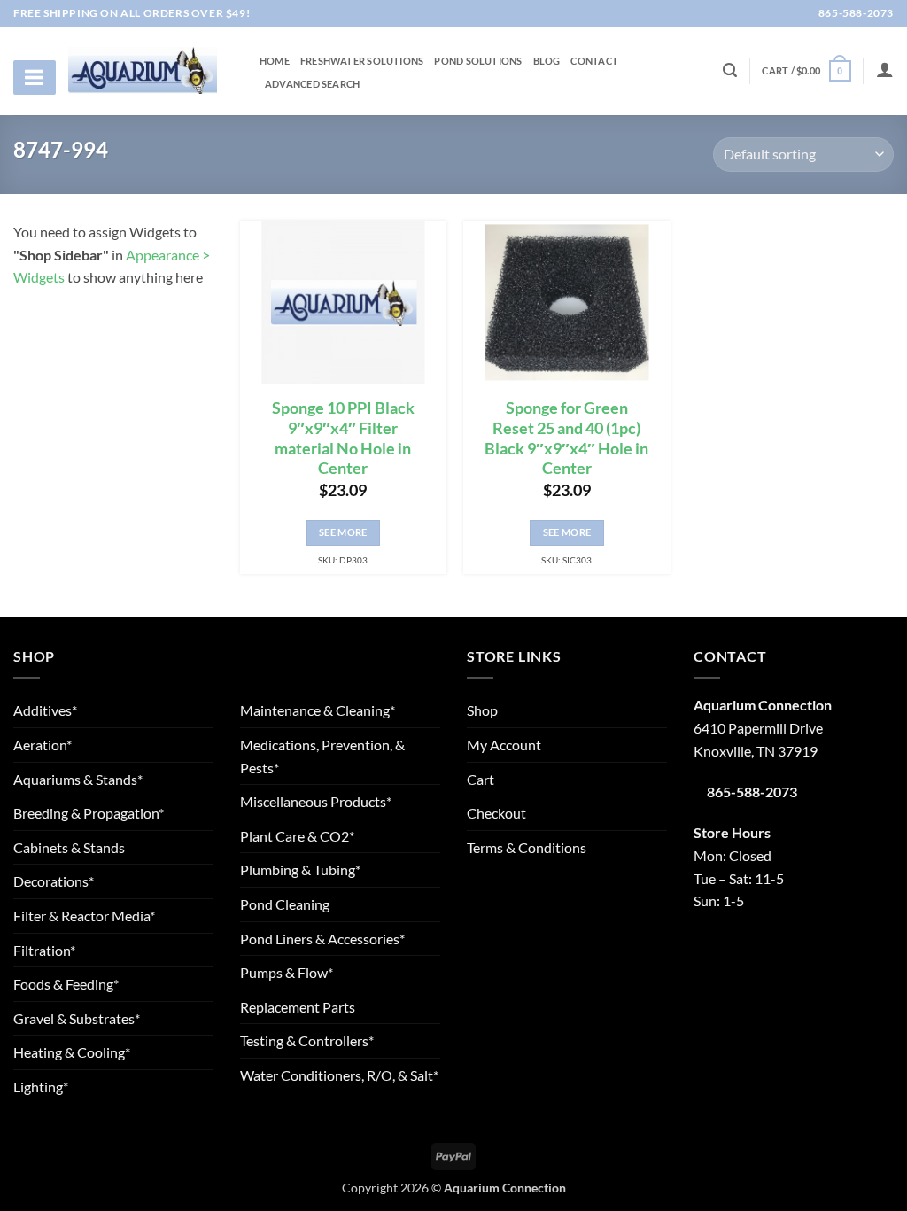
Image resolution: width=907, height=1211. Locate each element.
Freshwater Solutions (361, 61)
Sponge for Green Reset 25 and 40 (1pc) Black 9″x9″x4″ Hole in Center (566, 438)
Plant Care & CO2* (297, 835)
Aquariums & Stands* (78, 779)
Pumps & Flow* (286, 972)
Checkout (496, 812)
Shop (482, 710)
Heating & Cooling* (71, 1052)
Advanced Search (312, 84)
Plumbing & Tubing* (300, 869)
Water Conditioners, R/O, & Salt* (339, 1075)
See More (343, 532)
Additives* (45, 710)
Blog (547, 61)
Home (275, 61)
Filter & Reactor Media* (84, 915)
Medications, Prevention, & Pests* (322, 756)
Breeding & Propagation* (88, 812)
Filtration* (44, 950)
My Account (504, 744)
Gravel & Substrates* (76, 1018)
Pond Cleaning (284, 904)
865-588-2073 (855, 12)
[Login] (885, 69)
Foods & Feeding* (66, 983)
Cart (480, 779)
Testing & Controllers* (307, 1040)
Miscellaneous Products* (315, 801)
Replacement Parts (297, 1006)
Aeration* (42, 744)
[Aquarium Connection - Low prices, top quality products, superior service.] (142, 70)
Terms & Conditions (526, 847)
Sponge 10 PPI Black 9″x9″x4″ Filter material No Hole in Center (343, 438)
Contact (594, 61)
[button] (806, 70)
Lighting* (40, 1086)
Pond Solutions (478, 61)
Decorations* (53, 881)
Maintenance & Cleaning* (317, 710)
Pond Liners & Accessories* (322, 938)
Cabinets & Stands (69, 847)
